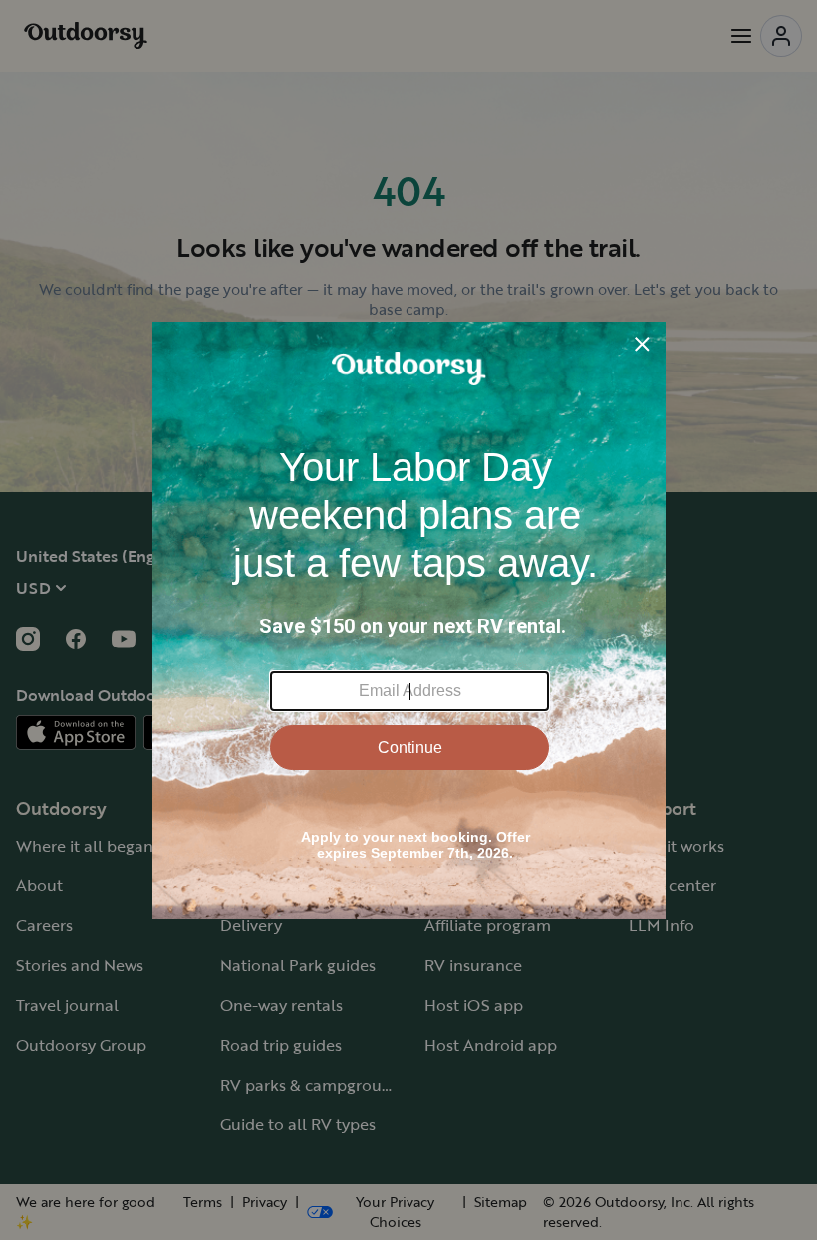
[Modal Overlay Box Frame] (409, 620)
